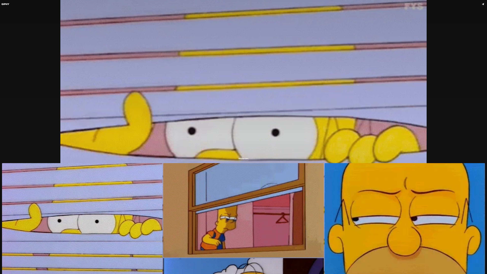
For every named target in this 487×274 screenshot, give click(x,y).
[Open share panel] (482, 4)
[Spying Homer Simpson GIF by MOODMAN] (243, 137)
